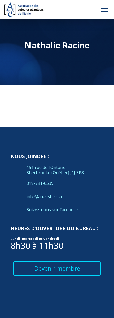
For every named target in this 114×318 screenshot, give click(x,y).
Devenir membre (57, 268)
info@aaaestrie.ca (44, 196)
